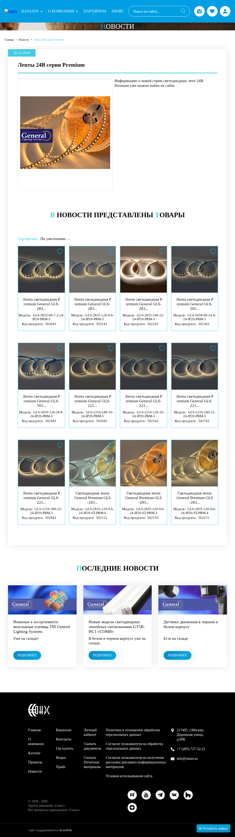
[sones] (11, 11)
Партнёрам (95, 11)
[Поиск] (183, 11)
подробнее (27, 655)
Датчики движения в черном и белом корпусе (191, 624)
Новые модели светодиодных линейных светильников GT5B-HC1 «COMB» (117, 627)
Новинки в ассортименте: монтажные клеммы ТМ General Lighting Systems (41, 627)
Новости (24, 39)
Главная (9, 39)
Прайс (118, 11)
